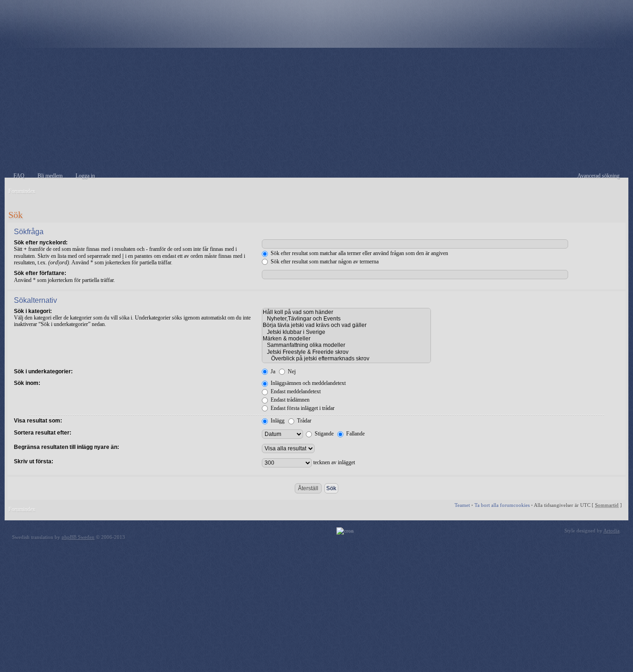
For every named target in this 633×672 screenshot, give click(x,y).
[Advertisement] (316, 113)
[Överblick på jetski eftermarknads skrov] (346, 358)
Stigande (323, 433)
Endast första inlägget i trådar (302, 408)
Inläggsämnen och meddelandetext (307, 383)
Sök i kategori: (33, 311)
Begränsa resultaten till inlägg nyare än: (66, 447)
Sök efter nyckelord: (41, 242)
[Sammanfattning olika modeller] (346, 345)
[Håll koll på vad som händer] (346, 312)
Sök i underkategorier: (43, 371)
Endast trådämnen (289, 400)
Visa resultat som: (38, 420)
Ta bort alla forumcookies (502, 505)
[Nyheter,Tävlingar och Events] (346, 318)
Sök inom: (27, 383)
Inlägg (277, 420)
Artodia (611, 530)
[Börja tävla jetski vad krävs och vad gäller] (346, 325)
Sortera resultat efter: (42, 432)
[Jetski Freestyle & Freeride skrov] (346, 352)
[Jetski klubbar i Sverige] (346, 332)
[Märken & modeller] (346, 338)
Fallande (355, 433)
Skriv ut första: (33, 461)
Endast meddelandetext (295, 391)
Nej (291, 371)
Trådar (303, 420)
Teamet (462, 505)
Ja (272, 371)
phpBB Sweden (78, 537)
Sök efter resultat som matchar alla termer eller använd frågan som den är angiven (358, 253)
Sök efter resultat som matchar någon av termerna (324, 261)
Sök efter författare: (40, 273)
